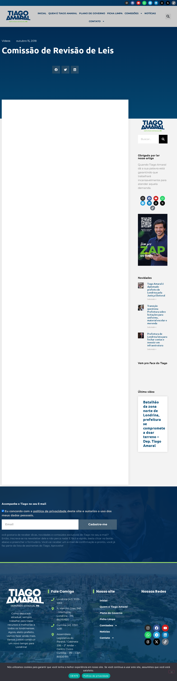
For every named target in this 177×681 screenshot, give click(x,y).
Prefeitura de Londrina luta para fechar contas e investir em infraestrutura (157, 339)
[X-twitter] (168, 3)
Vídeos (6, 40)
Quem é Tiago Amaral (62, 13)
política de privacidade (50, 511)
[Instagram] (127, 3)
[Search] (163, 139)
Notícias (150, 13)
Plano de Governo (92, 13)
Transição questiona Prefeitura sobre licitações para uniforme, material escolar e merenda (157, 314)
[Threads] (162, 3)
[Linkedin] (156, 3)
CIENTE (74, 675)
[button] (168, 16)
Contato (95, 21)
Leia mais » (151, 299)
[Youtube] (138, 3)
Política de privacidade (96, 675)
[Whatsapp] (144, 3)
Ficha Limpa (115, 13)
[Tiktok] (174, 3)
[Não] (171, 671)
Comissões (131, 13)
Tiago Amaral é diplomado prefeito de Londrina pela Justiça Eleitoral (156, 289)
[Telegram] (150, 3)
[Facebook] (133, 3)
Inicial (42, 13)
